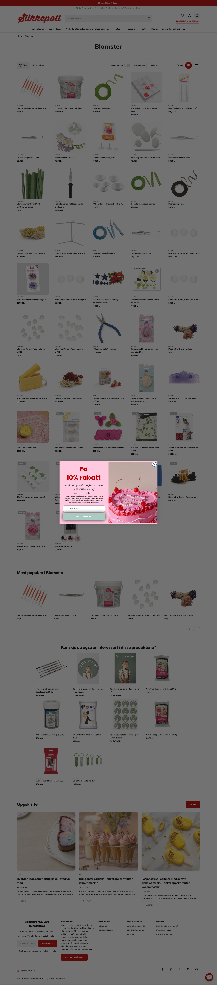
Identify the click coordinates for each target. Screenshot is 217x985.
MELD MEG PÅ (84, 516)
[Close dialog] (154, 464)
